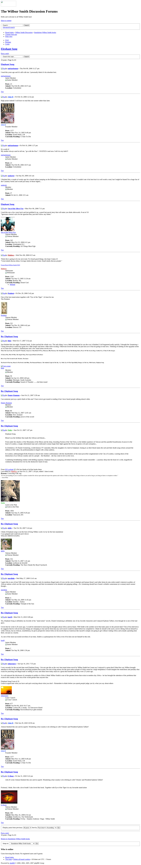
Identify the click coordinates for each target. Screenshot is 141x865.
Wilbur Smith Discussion (24, 32)
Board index (9, 32)
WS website (9, 469)
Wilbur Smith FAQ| (14, 265)
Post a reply (5, 53)
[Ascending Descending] (53, 828)
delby (10, 528)
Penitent (11, 293)
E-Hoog (11, 776)
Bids (9, 341)
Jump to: (6, 843)
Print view (8, 36)
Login (7, 44)
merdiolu (11, 578)
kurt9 (10, 617)
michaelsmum (13, 68)
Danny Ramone (14, 395)
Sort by (34, 828)
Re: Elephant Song (9, 336)
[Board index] (8, 6)
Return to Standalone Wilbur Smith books (15, 839)
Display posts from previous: (13, 828)
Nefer (10, 430)
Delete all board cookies (21, 859)
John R (10, 97)
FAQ (7, 40)
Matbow (11, 255)
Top (2, 92)
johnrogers (12, 664)
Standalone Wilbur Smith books (45, 32)
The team (8, 859)
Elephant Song (9, 48)
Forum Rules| (5, 265)
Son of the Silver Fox (15, 208)
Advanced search (9, 27)
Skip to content (6, 21)
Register (8, 42)
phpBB (12, 863)
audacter (11, 176)
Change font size (11, 34)
